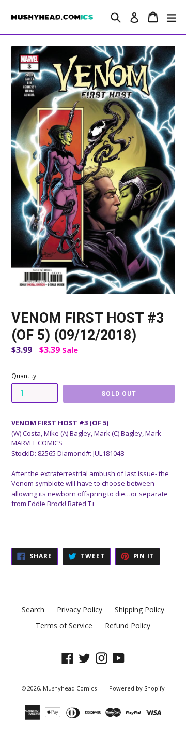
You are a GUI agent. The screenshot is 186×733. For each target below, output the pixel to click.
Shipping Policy (139, 609)
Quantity (23, 375)
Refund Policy (127, 625)
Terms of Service (64, 625)
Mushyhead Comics (70, 688)
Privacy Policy (79, 609)
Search (33, 609)
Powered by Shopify (137, 688)
